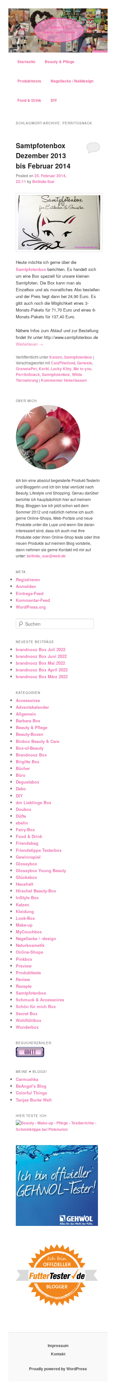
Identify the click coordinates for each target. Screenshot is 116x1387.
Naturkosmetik (30, 945)
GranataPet (26, 368)
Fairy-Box (25, 829)
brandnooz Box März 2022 (42, 676)
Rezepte (24, 986)
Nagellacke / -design (36, 938)
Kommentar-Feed (33, 600)
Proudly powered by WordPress (58, 1369)
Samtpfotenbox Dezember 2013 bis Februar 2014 (43, 155)
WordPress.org (31, 607)
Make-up (24, 925)
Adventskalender (32, 707)
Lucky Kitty (61, 368)
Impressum (58, 1345)
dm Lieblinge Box (33, 802)
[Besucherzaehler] (30, 1055)
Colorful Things (31, 1093)
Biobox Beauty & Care (37, 741)
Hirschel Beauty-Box (36, 891)
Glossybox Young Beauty (41, 870)
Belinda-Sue (43, 181)
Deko (21, 788)
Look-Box (25, 918)
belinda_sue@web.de (46, 556)
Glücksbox (26, 877)
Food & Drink (29, 100)
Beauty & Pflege (59, 61)
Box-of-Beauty (30, 748)
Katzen (55, 357)
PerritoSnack (28, 374)
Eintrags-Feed (30, 593)
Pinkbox (24, 959)
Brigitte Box (27, 761)
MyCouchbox (29, 932)
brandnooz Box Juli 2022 (40, 649)
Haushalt (24, 884)
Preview (24, 966)
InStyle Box (27, 897)
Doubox (23, 809)
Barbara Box (28, 721)
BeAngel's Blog (31, 1086)
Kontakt (58, 1354)
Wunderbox (27, 1027)
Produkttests (29, 81)
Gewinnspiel (28, 857)
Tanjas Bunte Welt (34, 1100)
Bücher (23, 768)
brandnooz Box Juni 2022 (41, 656)
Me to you (82, 368)
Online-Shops (29, 952)
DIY (54, 100)
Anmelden (26, 586)
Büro (20, 775)
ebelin (22, 823)
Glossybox (26, 864)
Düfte (21, 816)
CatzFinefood (63, 363)
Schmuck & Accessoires (40, 1000)
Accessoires (28, 700)
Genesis (84, 363)
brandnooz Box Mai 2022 (40, 663)
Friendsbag (27, 843)
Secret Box (26, 1013)
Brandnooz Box (31, 755)
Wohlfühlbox (28, 1020)
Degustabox (27, 782)
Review (23, 979)
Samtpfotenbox (78, 357)
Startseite (26, 61)
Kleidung (25, 911)
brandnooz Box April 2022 (42, 670)
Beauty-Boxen (29, 734)
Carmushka (27, 1079)
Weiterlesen (29, 344)
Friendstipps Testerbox (39, 850)
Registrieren (28, 579)
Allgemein (26, 714)
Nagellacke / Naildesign (72, 81)
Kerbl (44, 368)
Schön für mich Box (36, 1006)
